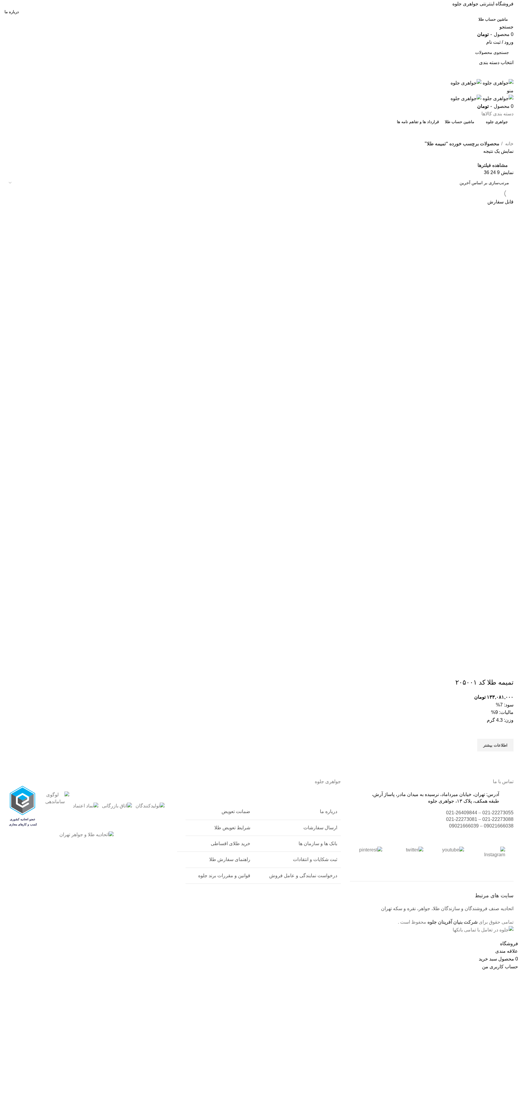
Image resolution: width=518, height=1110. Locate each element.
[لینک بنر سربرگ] (259, 555)
